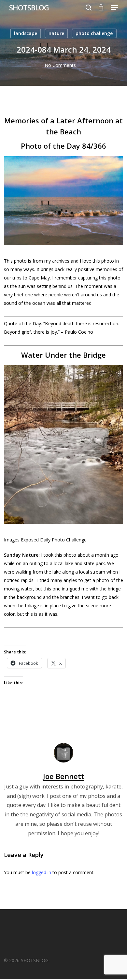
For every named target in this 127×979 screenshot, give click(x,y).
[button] (114, 7)
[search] (88, 7)
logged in (41, 872)
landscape (25, 33)
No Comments (60, 65)
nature (56, 33)
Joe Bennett (63, 776)
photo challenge (94, 33)
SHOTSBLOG (29, 7)
